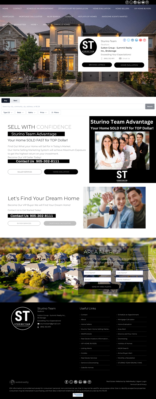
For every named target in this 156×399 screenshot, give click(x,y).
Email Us (126, 58)
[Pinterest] (147, 2)
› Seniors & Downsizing (89, 363)
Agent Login (142, 381)
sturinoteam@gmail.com (50, 324)
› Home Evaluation (124, 324)
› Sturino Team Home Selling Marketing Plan (95, 329)
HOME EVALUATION (129, 65)
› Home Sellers (86, 324)
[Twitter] (131, 2)
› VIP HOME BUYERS (88, 343)
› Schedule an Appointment (127, 315)
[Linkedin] (139, 2)
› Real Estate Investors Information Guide (95, 339)
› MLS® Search (122, 348)
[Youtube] (143, 2)
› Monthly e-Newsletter (125, 358)
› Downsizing (121, 339)
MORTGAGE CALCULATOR (60, 223)
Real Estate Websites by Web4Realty (120, 381)
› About (83, 319)
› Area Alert (121, 329)
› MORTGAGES (86, 334)
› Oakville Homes (87, 368)
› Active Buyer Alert (124, 353)
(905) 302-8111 (109, 58)
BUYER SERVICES (24, 223)
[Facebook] (127, 2)
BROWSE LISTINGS (97, 65)
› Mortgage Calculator (125, 319)
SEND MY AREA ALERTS (101, 287)
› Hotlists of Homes (124, 343)
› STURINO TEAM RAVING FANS (129, 363)
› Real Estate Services (88, 358)
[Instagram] (135, 2)
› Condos (83, 353)
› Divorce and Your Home (126, 334)
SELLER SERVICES (24, 172)
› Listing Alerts (86, 348)
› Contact (83, 315)
